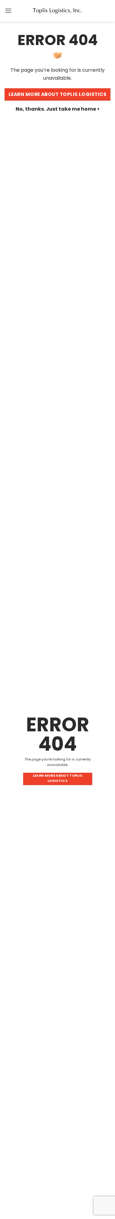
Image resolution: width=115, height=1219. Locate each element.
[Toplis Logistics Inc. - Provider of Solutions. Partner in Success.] (57, 10)
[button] (8, 10)
